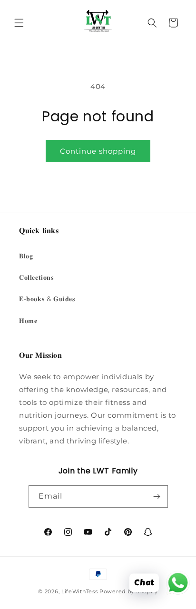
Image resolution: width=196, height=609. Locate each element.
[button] (19, 22)
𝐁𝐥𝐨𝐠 (26, 256)
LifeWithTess (79, 591)
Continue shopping (98, 151)
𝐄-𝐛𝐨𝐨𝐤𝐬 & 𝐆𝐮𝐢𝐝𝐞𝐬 (47, 299)
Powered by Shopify (128, 591)
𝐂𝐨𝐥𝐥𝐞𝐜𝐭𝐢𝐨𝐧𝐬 (36, 277)
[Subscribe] (157, 496)
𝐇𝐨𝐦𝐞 (28, 320)
